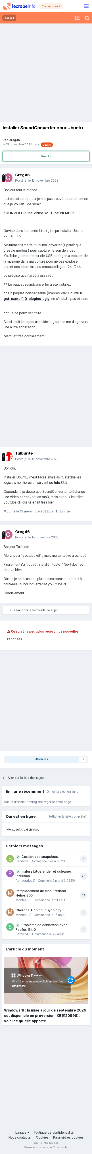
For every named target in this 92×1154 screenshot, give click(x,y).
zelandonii (21, 610)
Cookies (42, 1137)
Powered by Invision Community (46, 1147)
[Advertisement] (46, 72)
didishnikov (31, 829)
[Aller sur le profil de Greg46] (8, 177)
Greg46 (14, 140)
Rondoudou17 (26, 880)
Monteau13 (14, 829)
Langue (21, 1133)
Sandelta (22, 861)
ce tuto (54, 482)
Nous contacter (20, 1137)
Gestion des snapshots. (40, 857)
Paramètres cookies (68, 1137)
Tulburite (24, 453)
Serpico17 (23, 934)
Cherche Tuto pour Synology (38, 910)
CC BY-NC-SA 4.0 (46, 1143)
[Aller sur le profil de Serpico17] (10, 927)
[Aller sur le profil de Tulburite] (8, 456)
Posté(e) (36, 180)
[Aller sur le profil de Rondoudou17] (10, 873)
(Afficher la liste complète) (67, 816)
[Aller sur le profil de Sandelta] (10, 859)
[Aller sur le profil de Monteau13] (10, 893)
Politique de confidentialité (53, 1133)
